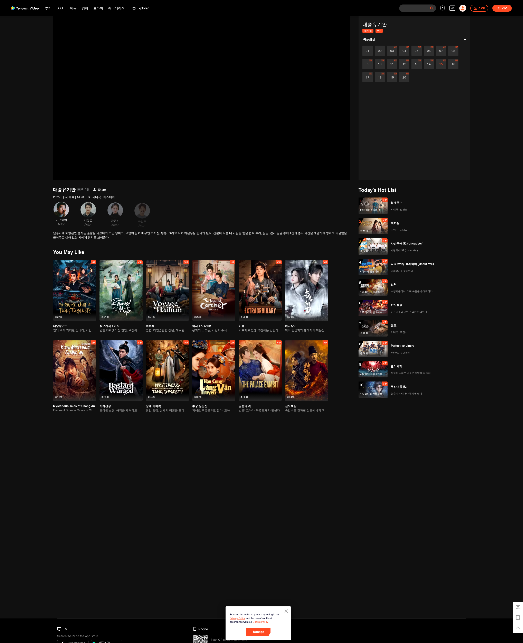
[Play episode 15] (441, 64)
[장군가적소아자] (121, 290)
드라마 (98, 8)
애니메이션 (116, 8)
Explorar (142, 8)
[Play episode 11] (392, 64)
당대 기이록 (153, 406)
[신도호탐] (306, 370)
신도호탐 (290, 406)
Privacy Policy (237, 618)
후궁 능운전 (199, 406)
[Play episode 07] (441, 51)
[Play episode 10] (380, 64)
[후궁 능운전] (213, 370)
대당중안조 (60, 326)
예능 (73, 8)
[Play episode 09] (367, 64)
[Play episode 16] (453, 64)
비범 (241, 326)
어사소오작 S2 (201, 326)
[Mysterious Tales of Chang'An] (74, 370)
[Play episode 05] (416, 51)
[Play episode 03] (392, 51)
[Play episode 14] (429, 64)
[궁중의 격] (260, 370)
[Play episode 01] (367, 51)
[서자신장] (121, 370)
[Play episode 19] (392, 77)
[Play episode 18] (380, 77)
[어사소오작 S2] (213, 290)
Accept (258, 631)
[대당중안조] (74, 290)
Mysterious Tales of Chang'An (74, 406)
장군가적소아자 (109, 326)
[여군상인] (306, 290)
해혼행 (150, 326)
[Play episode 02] (380, 51)
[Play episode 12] (404, 64)
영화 (85, 8)
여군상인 (290, 326)
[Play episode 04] (404, 51)
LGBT (61, 8)
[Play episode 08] (453, 51)
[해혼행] (167, 290)
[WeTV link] (25, 8)
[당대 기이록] (167, 370)
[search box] (431, 8)
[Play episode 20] (404, 77)
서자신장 (105, 406)
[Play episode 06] (429, 51)
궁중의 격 (245, 406)
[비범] (260, 290)
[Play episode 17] (367, 77)
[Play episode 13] (416, 64)
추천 (48, 8)
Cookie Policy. (260, 621)
